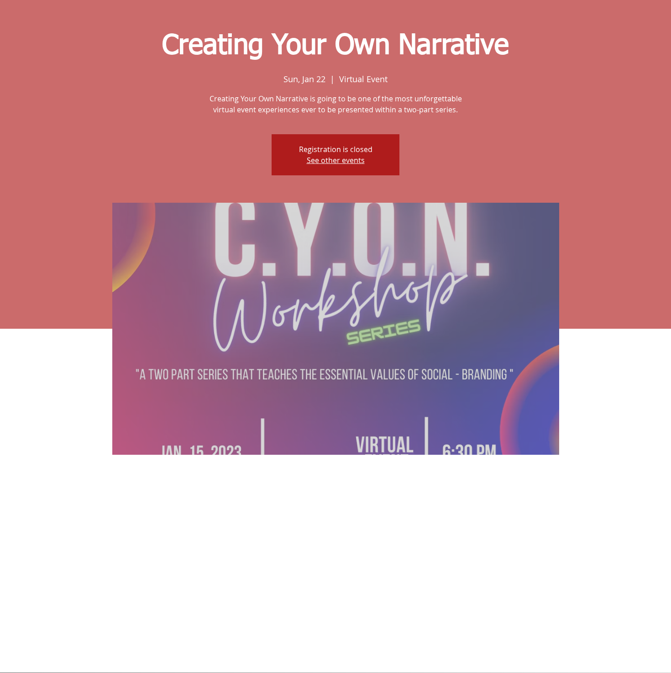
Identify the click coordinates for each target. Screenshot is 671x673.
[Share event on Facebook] (313, 648)
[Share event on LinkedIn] (358, 648)
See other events (336, 160)
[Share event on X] (335, 648)
